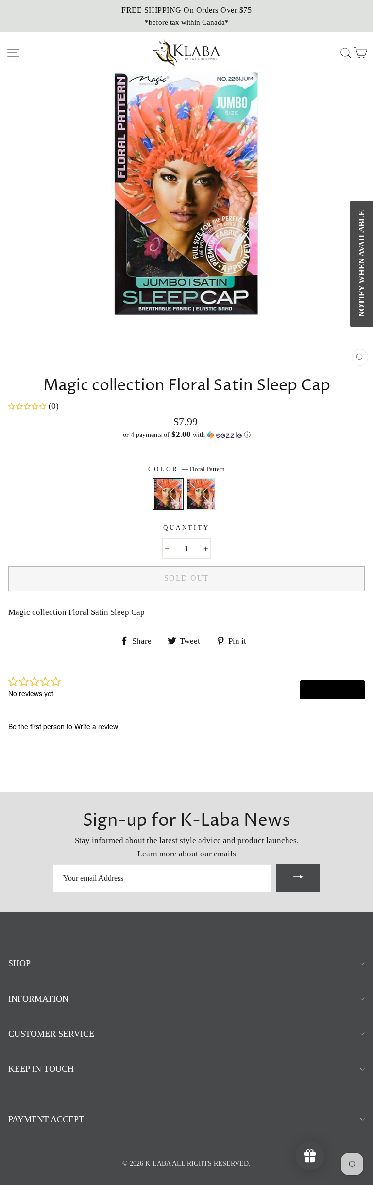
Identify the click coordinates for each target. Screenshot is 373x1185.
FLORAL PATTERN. (201, 494)
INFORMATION (38, 999)
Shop (19, 963)
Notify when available (361, 263)
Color (186, 469)
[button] (186, 434)
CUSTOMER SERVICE (51, 1034)
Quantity (186, 527)
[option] (186, 16)
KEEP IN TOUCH (41, 1069)
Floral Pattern (168, 494)
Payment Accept (46, 1119)
